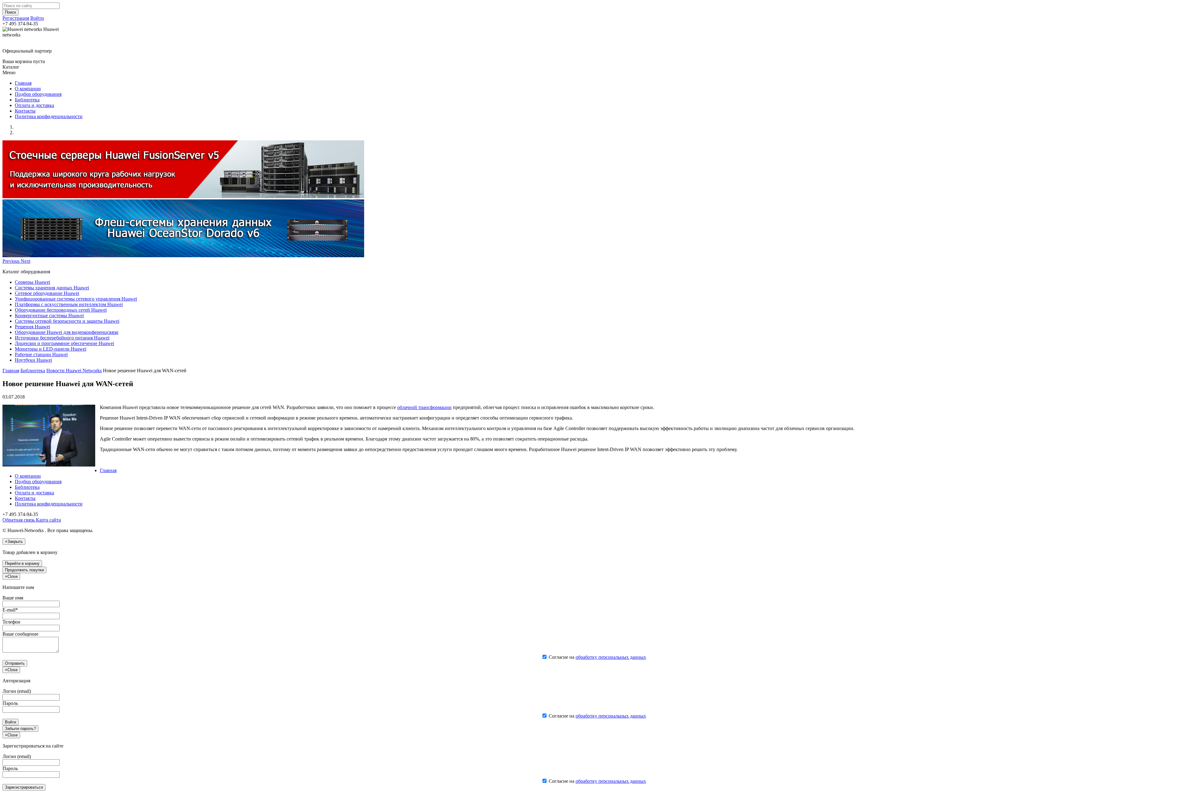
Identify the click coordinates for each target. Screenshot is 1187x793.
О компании (28, 88)
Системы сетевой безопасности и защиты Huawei (67, 321)
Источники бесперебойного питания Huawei (62, 337)
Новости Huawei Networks (74, 370)
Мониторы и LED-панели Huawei (50, 349)
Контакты (25, 110)
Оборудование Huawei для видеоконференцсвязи (66, 332)
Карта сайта (48, 519)
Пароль (10, 703)
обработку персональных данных (611, 657)
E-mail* (10, 609)
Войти (37, 18)
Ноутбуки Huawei (33, 360)
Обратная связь (18, 519)
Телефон (11, 622)
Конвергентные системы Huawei (49, 315)
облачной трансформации (424, 407)
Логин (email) (16, 691)
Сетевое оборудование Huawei (47, 293)
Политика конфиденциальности (49, 116)
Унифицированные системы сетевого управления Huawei (76, 298)
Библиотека (27, 99)
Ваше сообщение (20, 634)
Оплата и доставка (34, 105)
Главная (23, 83)
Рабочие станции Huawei (41, 354)
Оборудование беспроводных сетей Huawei (61, 310)
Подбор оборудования (38, 94)
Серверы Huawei (32, 282)
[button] (11, 261)
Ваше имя (12, 597)
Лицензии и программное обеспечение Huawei (64, 343)
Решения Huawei (32, 326)
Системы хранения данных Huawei (52, 287)
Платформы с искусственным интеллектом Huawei (69, 304)
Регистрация (15, 18)
